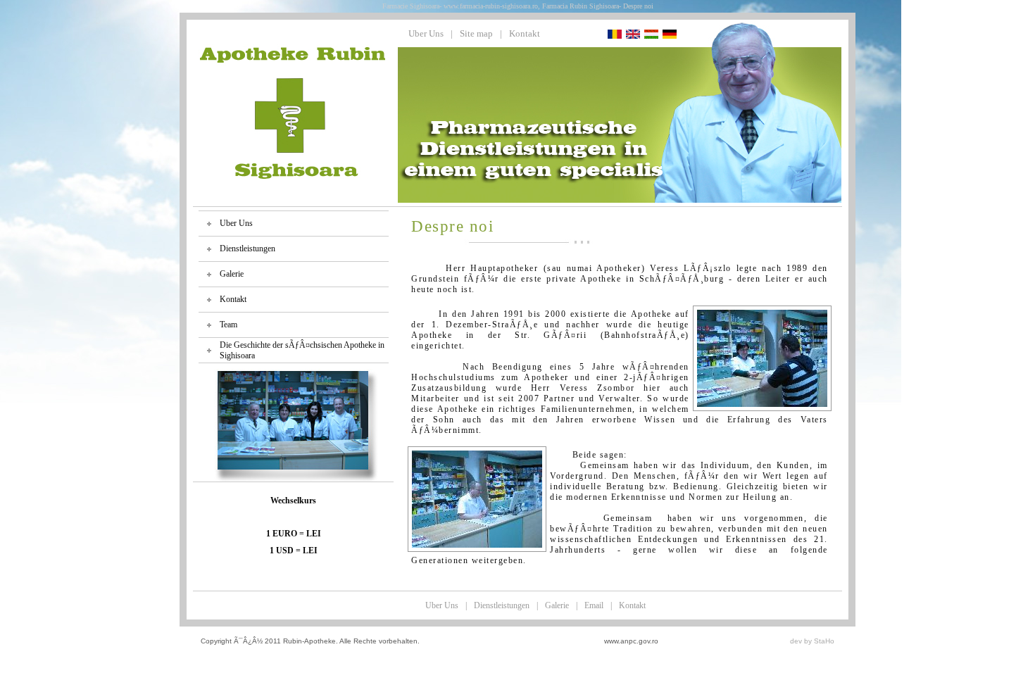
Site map (476, 33)
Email (593, 605)
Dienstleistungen (247, 248)
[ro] (614, 36)
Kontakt (524, 33)
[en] (633, 36)
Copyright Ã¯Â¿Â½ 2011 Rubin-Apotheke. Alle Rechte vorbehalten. (310, 641)
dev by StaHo (812, 641)
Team (228, 324)
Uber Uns (426, 33)
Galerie (232, 274)
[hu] (651, 36)
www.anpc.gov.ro (631, 641)
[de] (669, 36)
